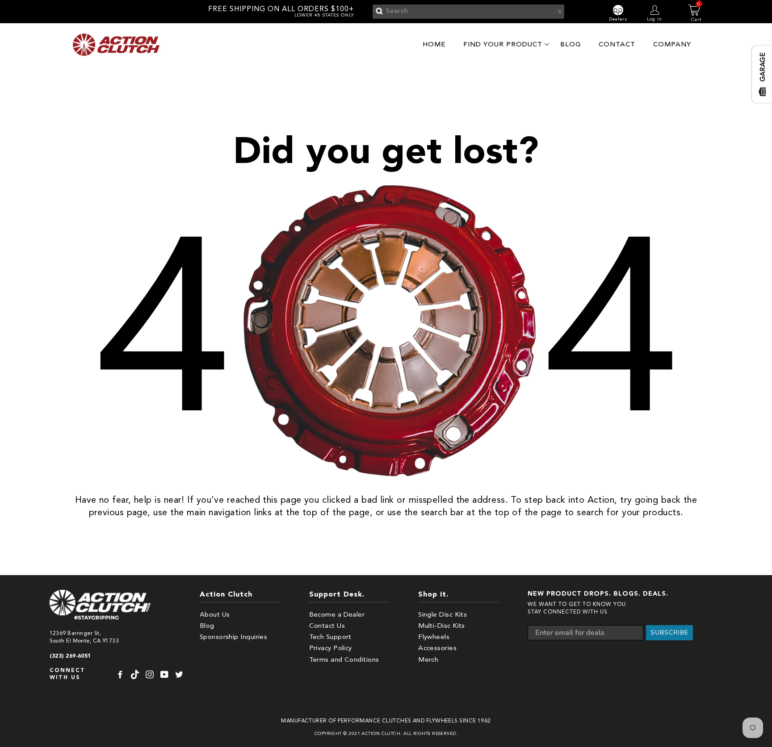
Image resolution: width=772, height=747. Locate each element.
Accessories (437, 648)
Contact (617, 44)
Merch (428, 660)
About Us (215, 615)
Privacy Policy (330, 648)
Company (672, 44)
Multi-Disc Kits (441, 626)
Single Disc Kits (442, 615)
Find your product (502, 44)
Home (434, 44)
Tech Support (330, 637)
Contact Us (327, 626)
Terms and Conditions (344, 660)
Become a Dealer (337, 615)
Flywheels (433, 637)
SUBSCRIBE (669, 632)
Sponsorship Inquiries (233, 637)
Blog (570, 44)
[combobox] (468, 11)
